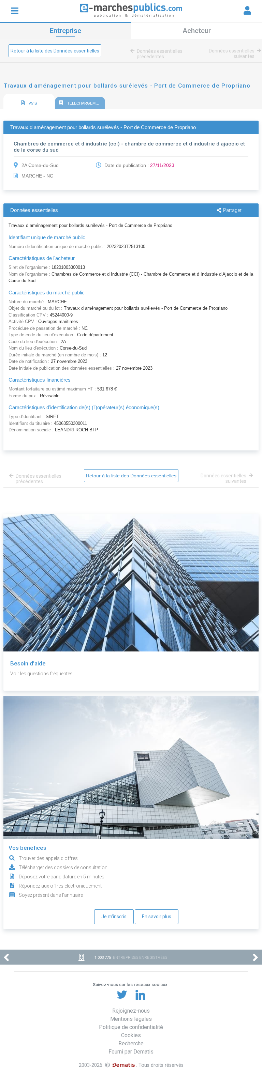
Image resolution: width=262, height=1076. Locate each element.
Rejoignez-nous (131, 1011)
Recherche (131, 1043)
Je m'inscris (114, 916)
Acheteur (197, 31)
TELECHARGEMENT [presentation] (84, 103)
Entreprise (65, 31)
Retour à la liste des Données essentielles (55, 50)
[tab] (29, 102)
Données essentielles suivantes (231, 53)
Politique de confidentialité (131, 1027)
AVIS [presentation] (32, 103)
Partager (232, 210)
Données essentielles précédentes (160, 53)
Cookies (131, 1035)
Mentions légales (131, 1019)
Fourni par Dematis (131, 1051)
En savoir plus (156, 916)
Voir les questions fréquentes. (42, 673)
